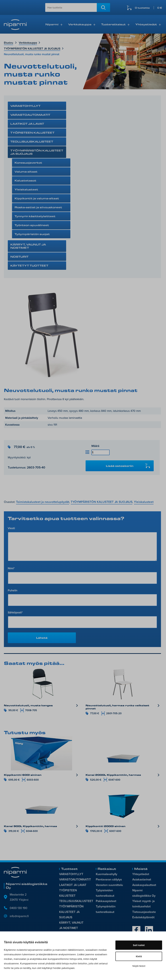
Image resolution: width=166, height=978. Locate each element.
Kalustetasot (25, 180)
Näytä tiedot (138, 966)
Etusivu (8, 43)
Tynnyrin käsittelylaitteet (35, 216)
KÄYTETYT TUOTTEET (29, 265)
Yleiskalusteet (26, 189)
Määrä (95, 446)
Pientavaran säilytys (109, 879)
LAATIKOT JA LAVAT (27, 123)
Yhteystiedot (146, 24)
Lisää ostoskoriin (119, 465)
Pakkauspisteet (106, 901)
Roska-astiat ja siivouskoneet (38, 207)
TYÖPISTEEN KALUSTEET (32, 132)
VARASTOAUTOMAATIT (30, 114)
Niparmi (52, 24)
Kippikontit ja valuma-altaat (37, 198)
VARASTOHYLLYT (25, 105)
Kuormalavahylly (106, 874)
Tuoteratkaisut (113, 24)
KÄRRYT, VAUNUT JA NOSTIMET (28, 246)
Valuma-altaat (26, 171)
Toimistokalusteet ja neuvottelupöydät (42, 501)
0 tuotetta (148, 7)
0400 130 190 (18, 908)
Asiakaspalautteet (144, 885)
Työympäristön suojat (32, 234)
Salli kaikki (139, 945)
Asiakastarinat (141, 879)
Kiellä (139, 956)
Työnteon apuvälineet (32, 225)
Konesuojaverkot (28, 162)
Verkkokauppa (79, 24)
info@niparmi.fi (19, 916)
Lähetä (41, 637)
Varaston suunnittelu (109, 885)
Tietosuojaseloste (144, 912)
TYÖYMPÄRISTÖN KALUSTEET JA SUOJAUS (32, 48)
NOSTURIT (19, 256)
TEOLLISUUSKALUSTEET (31, 141)
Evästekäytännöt (143, 917)
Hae (103, 7)
